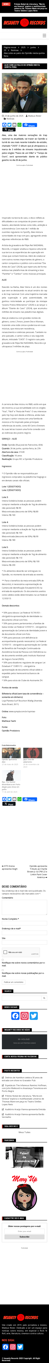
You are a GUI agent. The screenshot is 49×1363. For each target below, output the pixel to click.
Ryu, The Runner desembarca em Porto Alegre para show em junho (11, 786)
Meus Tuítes (24, 1132)
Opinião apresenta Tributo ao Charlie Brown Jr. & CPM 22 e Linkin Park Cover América (37, 872)
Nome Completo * (10, 919)
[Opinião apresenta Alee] (11, 753)
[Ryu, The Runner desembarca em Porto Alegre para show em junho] (11, 775)
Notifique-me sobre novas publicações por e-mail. (23, 974)
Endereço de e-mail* (11, 928)
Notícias (10, 118)
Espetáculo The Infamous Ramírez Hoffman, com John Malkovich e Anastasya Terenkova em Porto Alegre (24, 1088)
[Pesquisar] (44, 998)
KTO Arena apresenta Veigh (9, 867)
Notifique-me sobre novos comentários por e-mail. (23, 964)
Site (3, 938)
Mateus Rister (34, 115)
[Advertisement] (24, 190)
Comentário (7, 897)
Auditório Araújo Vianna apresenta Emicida (25, 1109)
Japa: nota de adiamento (28, 760)
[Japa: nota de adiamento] (32, 753)
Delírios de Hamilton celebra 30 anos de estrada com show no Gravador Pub (22, 1079)
